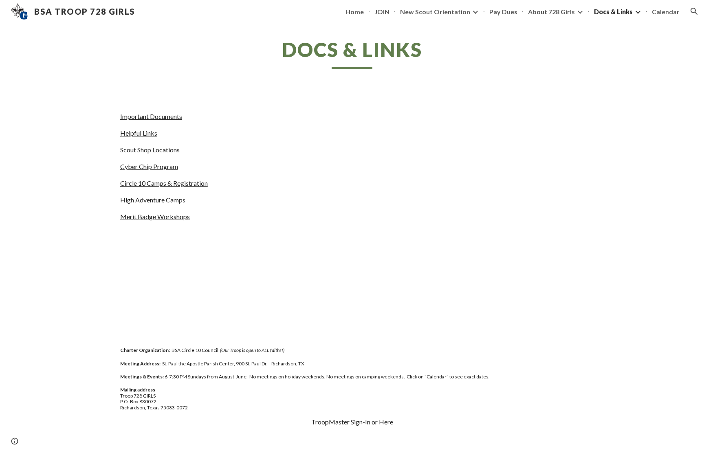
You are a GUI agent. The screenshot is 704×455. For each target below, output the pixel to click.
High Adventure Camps (152, 200)
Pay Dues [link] (503, 11)
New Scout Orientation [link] (435, 11)
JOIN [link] (381, 11)
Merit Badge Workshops (155, 216)
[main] (352, 53)
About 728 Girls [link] (551, 11)
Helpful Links (138, 133)
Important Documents (151, 116)
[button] (694, 11)
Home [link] (354, 11)
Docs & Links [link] (613, 11)
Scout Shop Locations (150, 150)
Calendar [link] (666, 11)
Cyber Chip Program (149, 166)
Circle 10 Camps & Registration (164, 183)
